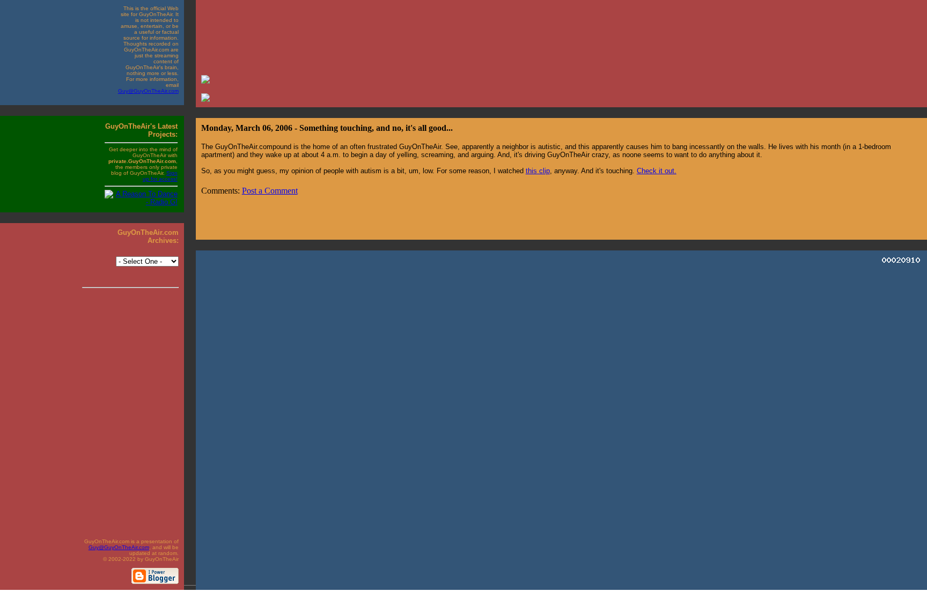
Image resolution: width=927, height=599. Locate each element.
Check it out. (656, 171)
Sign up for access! (160, 176)
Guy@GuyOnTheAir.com (148, 91)
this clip (538, 171)
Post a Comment (270, 190)
